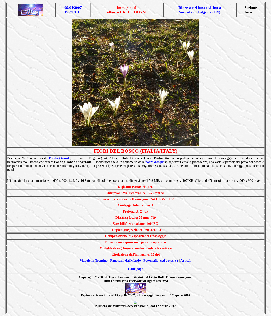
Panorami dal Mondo (125, 260)
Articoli (185, 260)
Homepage (135, 269)
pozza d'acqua (154, 162)
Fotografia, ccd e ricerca (160, 260)
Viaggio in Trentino (94, 260)
